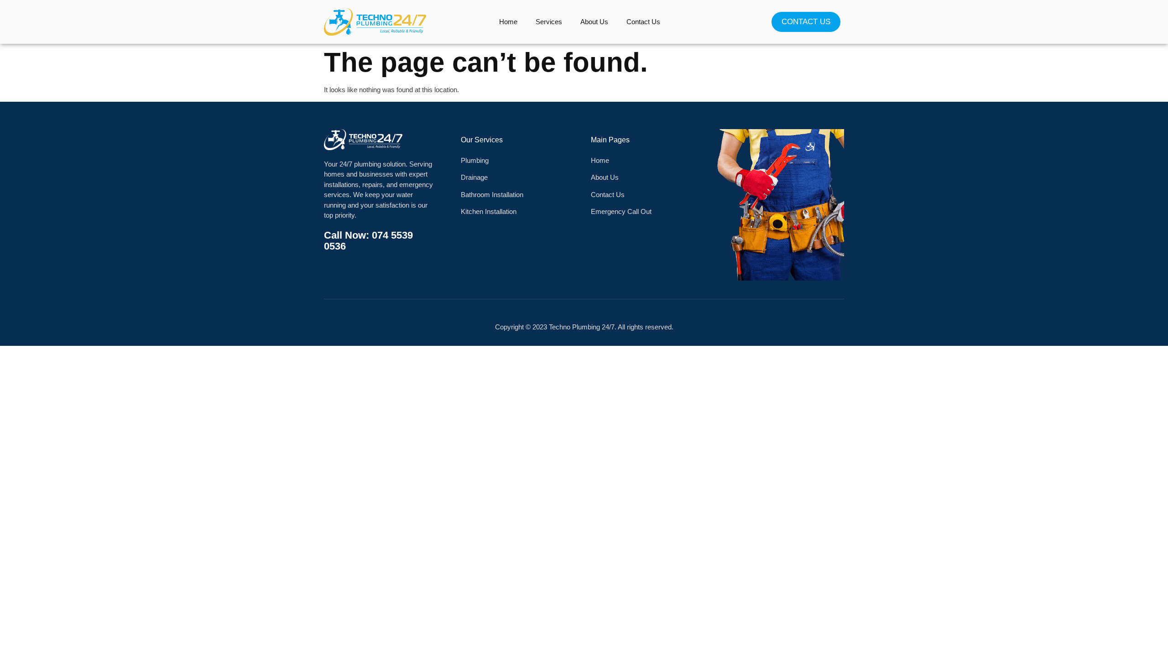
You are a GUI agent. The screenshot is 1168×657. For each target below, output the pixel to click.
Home (508, 22)
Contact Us (643, 22)
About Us (594, 22)
